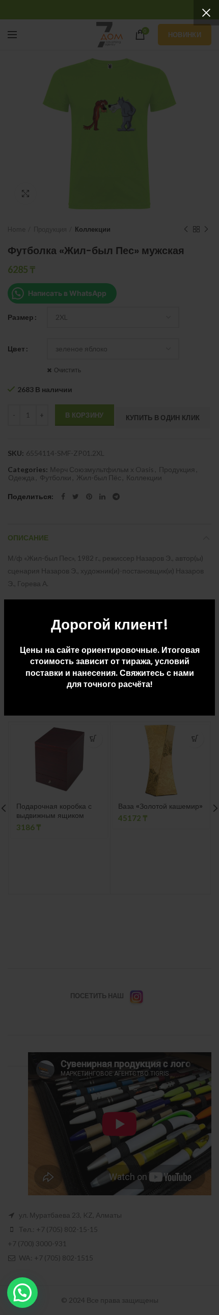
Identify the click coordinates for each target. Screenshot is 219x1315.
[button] (22, 1292)
